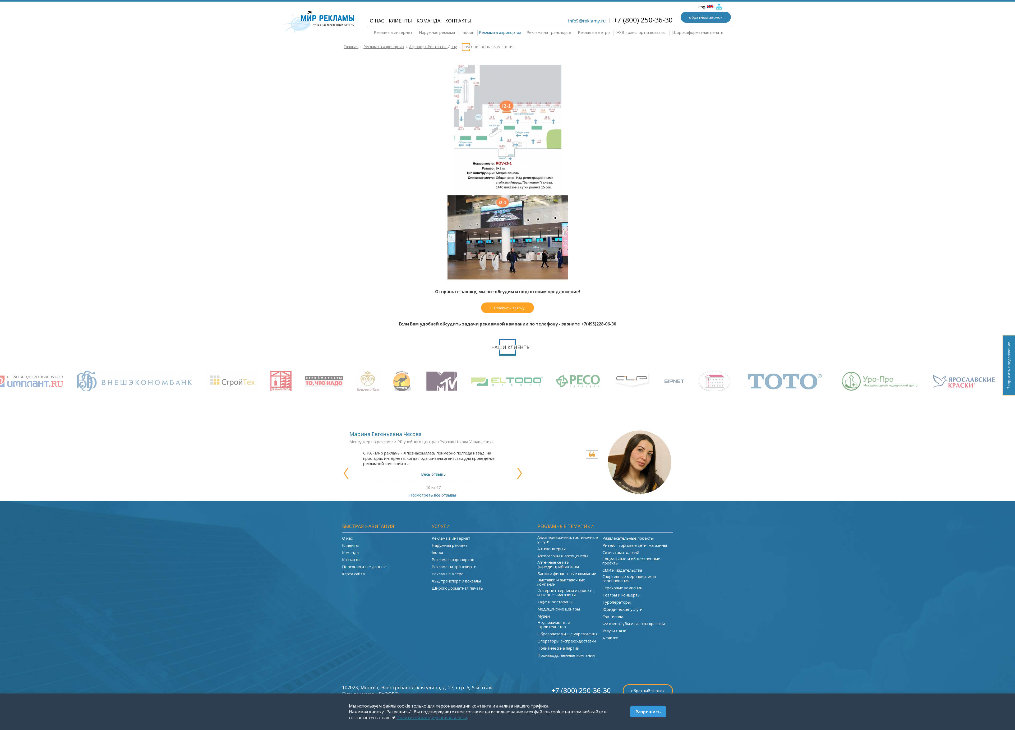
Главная (351, 46)
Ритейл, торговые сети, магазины (634, 545)
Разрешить (648, 712)
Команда (428, 20)
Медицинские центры (558, 609)
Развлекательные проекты (628, 538)
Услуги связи (614, 630)
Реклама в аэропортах (500, 32)
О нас (377, 20)
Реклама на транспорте (549, 32)
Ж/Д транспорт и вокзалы (641, 32)
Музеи (543, 616)
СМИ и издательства (622, 570)
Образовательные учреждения (567, 634)
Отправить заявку (507, 307)
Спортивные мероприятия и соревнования (629, 578)
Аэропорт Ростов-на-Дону (433, 46)
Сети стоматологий (620, 552)
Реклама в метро (594, 32)
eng (702, 6)
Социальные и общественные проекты (631, 561)
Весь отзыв (432, 474)
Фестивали (612, 616)
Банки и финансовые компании (566, 573)
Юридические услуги (622, 609)
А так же (610, 638)
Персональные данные (364, 566)
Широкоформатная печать (697, 32)
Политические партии (558, 648)
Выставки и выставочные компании (561, 582)
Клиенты (400, 20)
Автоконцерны (551, 549)
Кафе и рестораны (555, 602)
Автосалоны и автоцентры (562, 556)
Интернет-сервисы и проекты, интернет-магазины (566, 592)
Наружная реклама (437, 32)
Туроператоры (616, 602)
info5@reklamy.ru (587, 21)
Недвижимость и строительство (553, 624)
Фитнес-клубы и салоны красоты (633, 623)
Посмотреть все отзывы (432, 495)
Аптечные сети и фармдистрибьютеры (558, 564)
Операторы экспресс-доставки (566, 641)
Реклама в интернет (393, 32)
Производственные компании (566, 655)
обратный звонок (705, 17)
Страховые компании (622, 588)
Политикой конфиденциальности (431, 717)
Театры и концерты (621, 595)
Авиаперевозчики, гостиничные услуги (567, 539)
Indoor (468, 32)
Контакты (458, 20)
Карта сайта (353, 574)
